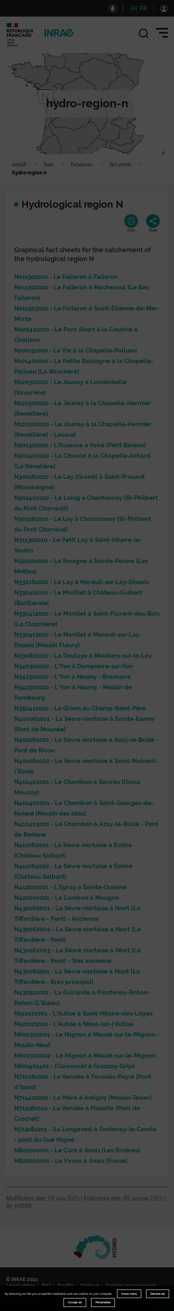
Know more (129, 1294)
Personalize (102, 1302)
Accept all (75, 1302)
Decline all (158, 1294)
